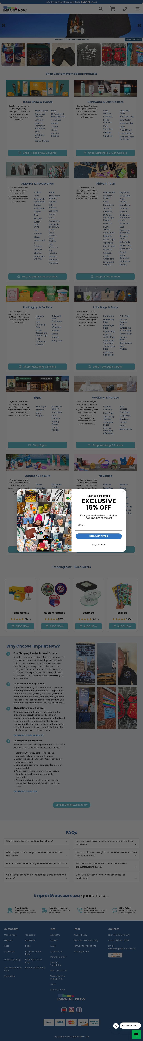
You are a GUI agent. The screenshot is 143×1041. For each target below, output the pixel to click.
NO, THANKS (98, 545)
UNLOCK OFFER (98, 536)
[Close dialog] (123, 492)
